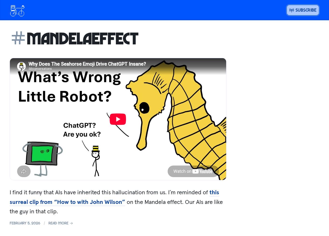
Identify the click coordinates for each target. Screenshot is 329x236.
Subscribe (305, 10)
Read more (58, 223)
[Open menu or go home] (17, 10)
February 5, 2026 (25, 223)
